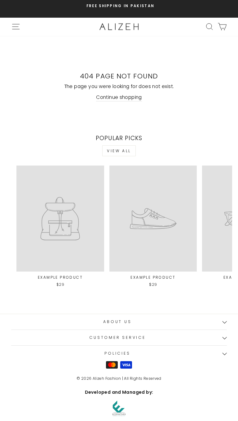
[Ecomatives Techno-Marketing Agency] (119, 408)
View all (119, 150)
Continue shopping (119, 97)
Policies (117, 353)
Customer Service (117, 337)
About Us (117, 321)
